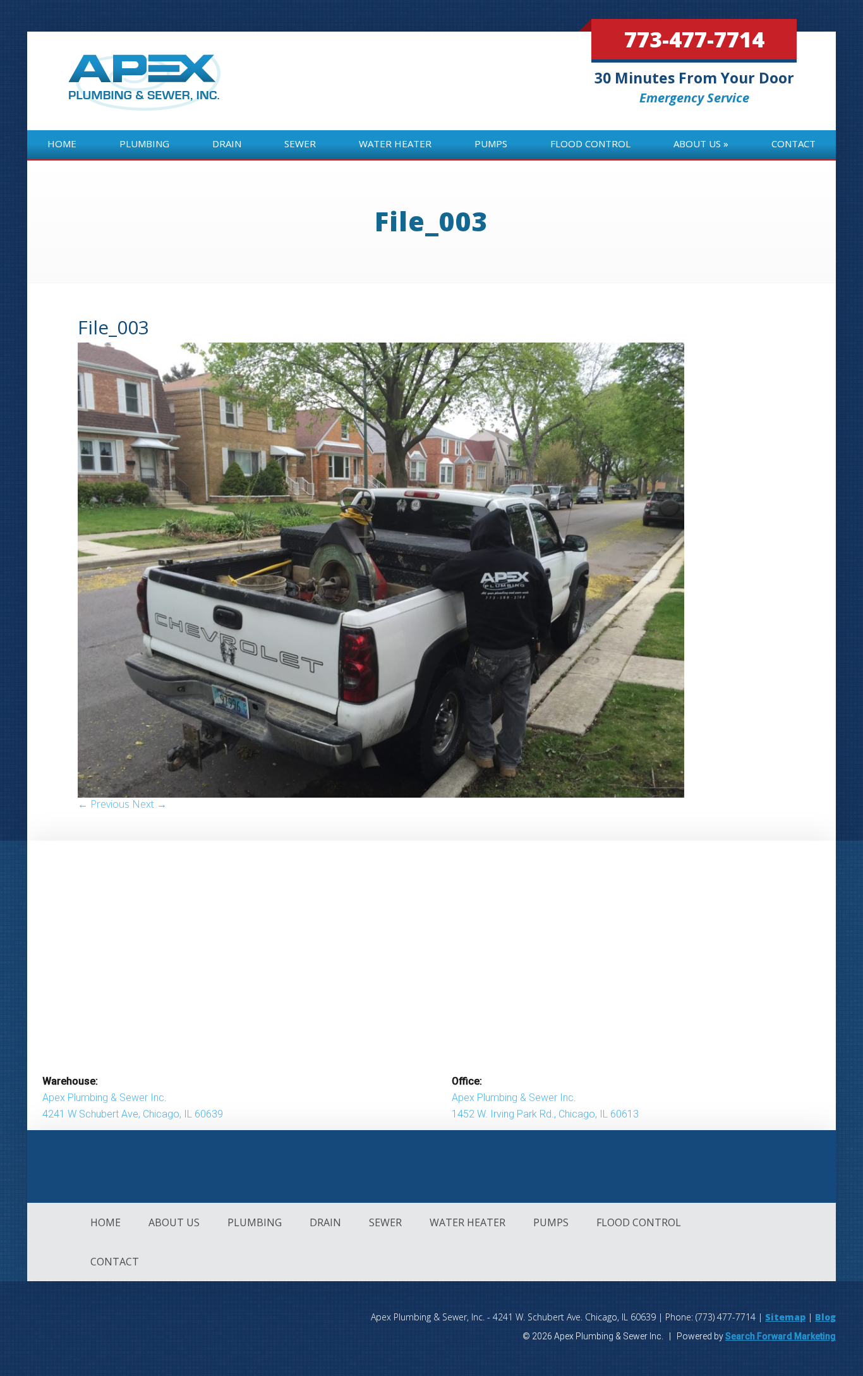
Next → (149, 804)
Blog (825, 1317)
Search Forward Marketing (780, 1336)
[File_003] (381, 794)
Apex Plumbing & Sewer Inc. (104, 1098)
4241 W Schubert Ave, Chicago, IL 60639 (132, 1114)
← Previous (104, 804)
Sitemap (785, 1317)
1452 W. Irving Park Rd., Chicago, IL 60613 (545, 1114)
